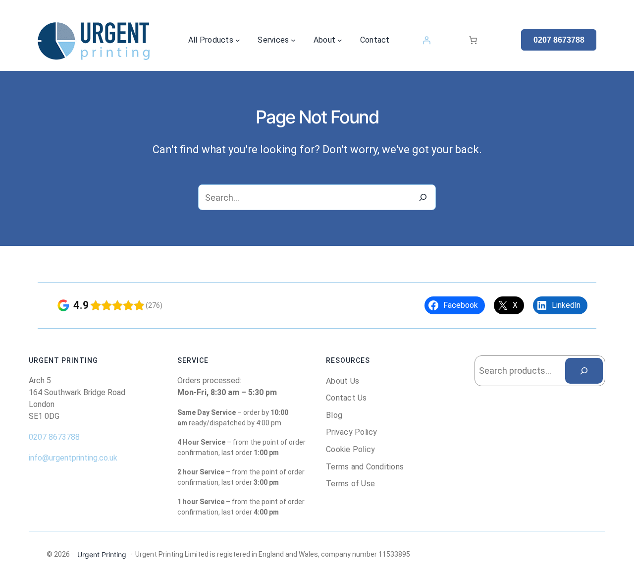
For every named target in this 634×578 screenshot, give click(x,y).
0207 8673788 (54, 437)
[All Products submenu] (237, 40)
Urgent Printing (101, 554)
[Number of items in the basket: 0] (473, 40)
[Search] (423, 197)
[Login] (426, 40)
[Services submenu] (293, 40)
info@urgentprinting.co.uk (73, 457)
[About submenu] (339, 40)
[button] (558, 40)
